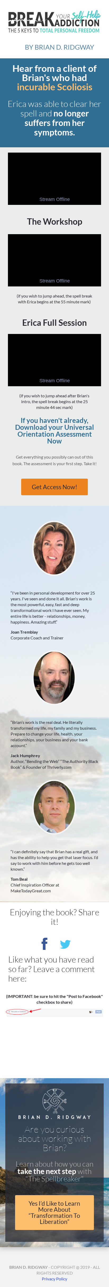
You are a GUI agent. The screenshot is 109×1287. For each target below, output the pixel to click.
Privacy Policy (54, 1278)
